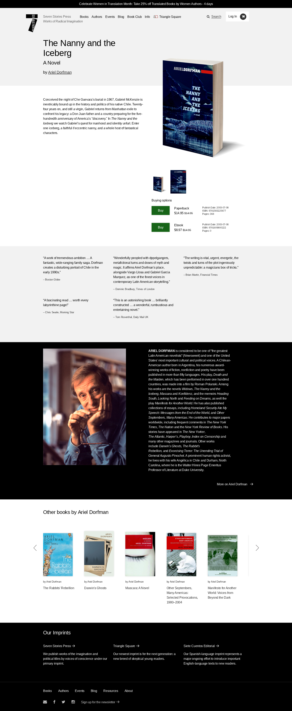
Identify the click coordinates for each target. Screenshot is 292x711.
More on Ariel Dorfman (232, 484)
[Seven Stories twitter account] (63, 702)
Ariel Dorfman (60, 72)
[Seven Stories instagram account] (73, 702)
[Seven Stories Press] (32, 23)
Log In (232, 16)
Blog (121, 16)
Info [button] (147, 16)
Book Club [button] (134, 16)
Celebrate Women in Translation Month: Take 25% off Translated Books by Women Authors (140, 4)
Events (110, 16)
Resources (110, 691)
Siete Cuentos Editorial (199, 646)
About (129, 691)
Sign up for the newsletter (98, 702)
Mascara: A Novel (137, 588)
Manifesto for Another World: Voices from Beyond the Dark (222, 592)
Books (47, 691)
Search (216, 16)
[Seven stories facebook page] (54, 702)
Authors (97, 16)
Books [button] (84, 16)
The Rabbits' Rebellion (58, 588)
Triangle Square (124, 646)
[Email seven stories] (45, 702)
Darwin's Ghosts (95, 588)
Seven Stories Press (57, 16)
